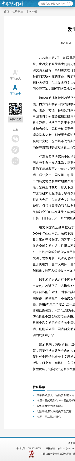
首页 (6, 11)
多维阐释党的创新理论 (50, 406)
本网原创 (31, 11)
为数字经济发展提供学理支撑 (54, 411)
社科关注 (17, 11)
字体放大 (15, 78)
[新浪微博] (15, 150)
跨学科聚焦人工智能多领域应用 (55, 395)
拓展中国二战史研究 (49, 416)
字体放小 (15, 93)
